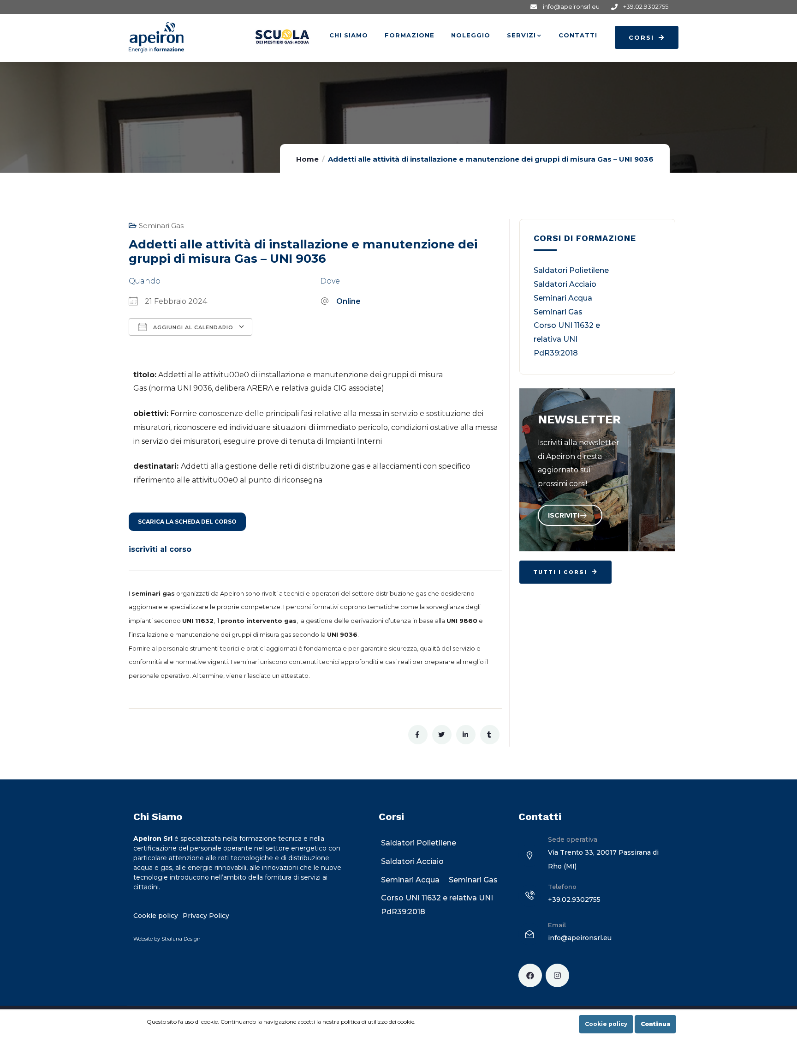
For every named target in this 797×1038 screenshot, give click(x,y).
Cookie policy (606, 1023)
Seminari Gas (161, 225)
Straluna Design (181, 938)
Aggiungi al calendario (192, 327)
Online (348, 301)
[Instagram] (557, 975)
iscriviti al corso (160, 549)
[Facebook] (530, 975)
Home (307, 159)
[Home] (156, 37)
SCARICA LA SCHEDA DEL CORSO (187, 521)
